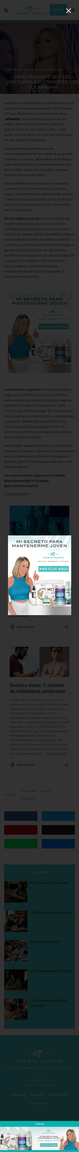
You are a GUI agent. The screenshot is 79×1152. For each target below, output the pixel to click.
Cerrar (39, 1123)
